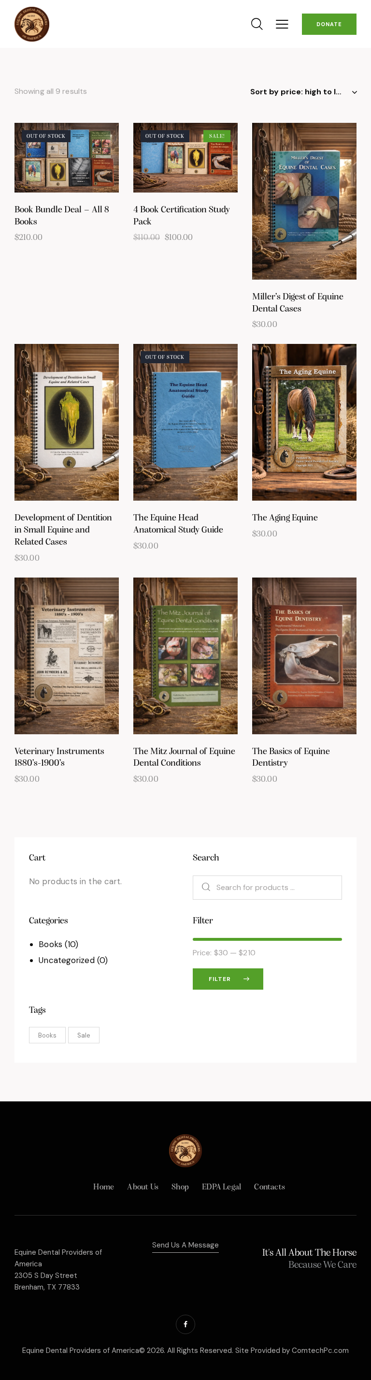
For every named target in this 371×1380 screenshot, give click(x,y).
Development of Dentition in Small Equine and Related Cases (63, 530)
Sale (83, 1035)
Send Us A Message (185, 1245)
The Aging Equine (285, 518)
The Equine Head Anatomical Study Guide (178, 524)
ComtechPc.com (320, 1350)
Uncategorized (66, 960)
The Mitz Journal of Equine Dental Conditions (184, 758)
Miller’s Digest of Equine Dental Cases (297, 303)
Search (201, 888)
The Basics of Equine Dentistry (291, 758)
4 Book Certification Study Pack (181, 216)
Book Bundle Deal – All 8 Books (61, 216)
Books (50, 944)
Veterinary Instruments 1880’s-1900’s (59, 758)
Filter (220, 979)
